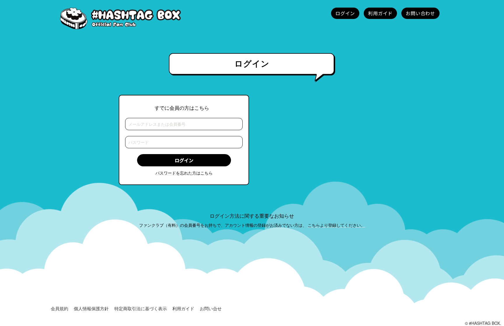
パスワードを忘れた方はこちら (184, 173)
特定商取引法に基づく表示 (140, 308)
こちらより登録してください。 (336, 225)
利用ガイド (183, 308)
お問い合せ (211, 308)
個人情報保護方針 (91, 308)
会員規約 (59, 308)
